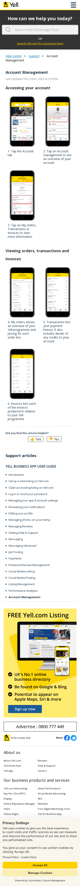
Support (34, 56)
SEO (40, 798)
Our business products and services (37, 780)
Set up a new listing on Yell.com (29, 481)
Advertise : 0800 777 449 (40, 726)
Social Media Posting (22, 578)
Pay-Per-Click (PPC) (14, 793)
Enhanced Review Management (29, 565)
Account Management (25, 597)
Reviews (42, 760)
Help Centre (14, 56)
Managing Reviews (21, 526)
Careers (42, 770)
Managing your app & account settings (33, 500)
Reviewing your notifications (27, 507)
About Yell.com (12, 760)
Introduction (16, 475)
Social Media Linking (22, 571)
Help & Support (46, 765)
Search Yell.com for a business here (40, 43)
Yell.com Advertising (15, 788)
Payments (15, 558)
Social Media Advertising (51, 793)
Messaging (16, 539)
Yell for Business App (50, 813)
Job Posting (16, 552)
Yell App (8, 770)
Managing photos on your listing (29, 520)
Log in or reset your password (28, 494)
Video (7, 808)
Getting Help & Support (23, 533)
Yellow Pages (11, 813)
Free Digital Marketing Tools (54, 808)
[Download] (32, 453)
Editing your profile (21, 513)
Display (8, 798)
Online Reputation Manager (19, 803)
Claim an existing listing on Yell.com (31, 488)
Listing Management (22, 584)
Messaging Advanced (22, 546)
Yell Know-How (12, 765)
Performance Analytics (23, 591)
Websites (43, 803)
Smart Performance (49, 788)
